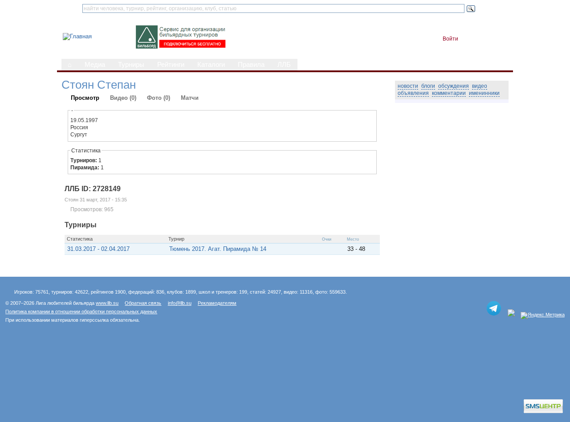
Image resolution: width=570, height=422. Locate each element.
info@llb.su (179, 303)
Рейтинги (170, 64)
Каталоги (211, 64)
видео (479, 86)
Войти (450, 39)
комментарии (449, 93)
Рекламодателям (217, 303)
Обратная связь (143, 303)
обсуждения (453, 86)
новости (408, 86)
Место (353, 239)
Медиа (95, 64)
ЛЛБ (284, 64)
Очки (326, 239)
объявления (413, 93)
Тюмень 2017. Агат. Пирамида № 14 (217, 249)
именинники (484, 93)
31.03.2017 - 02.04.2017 (98, 249)
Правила (251, 64)
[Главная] (77, 36)
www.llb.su (107, 303)
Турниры (131, 64)
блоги (428, 86)
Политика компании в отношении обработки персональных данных (81, 311)
